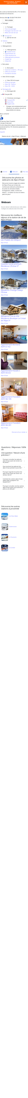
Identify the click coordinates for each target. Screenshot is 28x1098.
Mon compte (9, 20)
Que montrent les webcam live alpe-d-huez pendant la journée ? (12, 467)
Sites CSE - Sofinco (10, 84)
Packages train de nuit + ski (13, 31)
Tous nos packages (10, 29)
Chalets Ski (8, 59)
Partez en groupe (10, 82)
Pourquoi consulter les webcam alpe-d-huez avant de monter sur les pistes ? (12, 460)
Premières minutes (10, 73)
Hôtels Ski (8, 61)
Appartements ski (10, 53)
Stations (4, 41)
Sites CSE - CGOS (10, 86)
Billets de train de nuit (11, 33)
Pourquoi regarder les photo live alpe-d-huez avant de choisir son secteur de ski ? (12, 473)
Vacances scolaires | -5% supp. (14, 70)
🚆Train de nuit (6, 36)
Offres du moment (10, 72)
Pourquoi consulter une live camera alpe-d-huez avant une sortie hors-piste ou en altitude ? (13, 487)
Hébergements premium (12, 57)
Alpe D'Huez (15, 136)
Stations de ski (6, 136)
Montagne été (6, 89)
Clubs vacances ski (10, 55)
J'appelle (2, 132)
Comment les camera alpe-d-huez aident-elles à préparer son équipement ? (13, 480)
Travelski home (10, 52)
